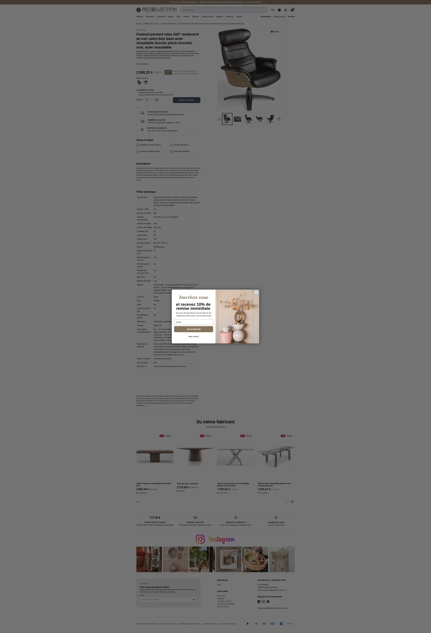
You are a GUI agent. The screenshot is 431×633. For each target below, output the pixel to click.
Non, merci (194, 336)
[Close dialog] (256, 292)
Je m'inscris (194, 329)
